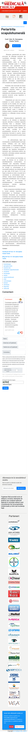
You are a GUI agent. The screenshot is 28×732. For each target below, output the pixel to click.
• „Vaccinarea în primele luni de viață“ (11, 11)
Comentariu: (6, 352)
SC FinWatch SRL (18, 731)
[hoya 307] (21, 16)
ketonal (6, 283)
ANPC (25, 731)
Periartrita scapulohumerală (11, 269)
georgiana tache (8, 266)
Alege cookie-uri (19, 726)
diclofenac (6, 284)
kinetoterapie (7, 264)
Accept (11, 726)
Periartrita (6, 271)
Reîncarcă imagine (7, 384)
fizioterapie (7, 273)
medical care (7, 268)
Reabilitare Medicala (19, 26)
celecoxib (6, 288)
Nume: (5, 338)
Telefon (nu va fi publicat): (10, 347)
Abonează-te (21, 488)
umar (5, 279)
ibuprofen (6, 286)
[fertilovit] (7, 16)
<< (25, 22)
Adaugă (5, 388)
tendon (5, 275)
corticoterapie (7, 281)
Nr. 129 (12, 26)
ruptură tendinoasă (9, 277)
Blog (3, 256)
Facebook (5, 251)
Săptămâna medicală (6, 26)
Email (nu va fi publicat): (9, 343)
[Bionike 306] (14, 16)
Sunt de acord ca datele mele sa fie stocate (7, 370)
